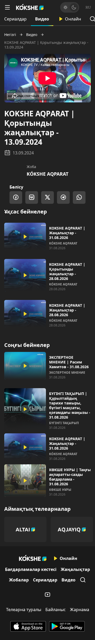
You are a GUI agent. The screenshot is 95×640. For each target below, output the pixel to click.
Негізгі (10, 34)
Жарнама (79, 609)
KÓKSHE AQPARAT (47, 174)
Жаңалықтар (75, 569)
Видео (42, 19)
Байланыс (55, 609)
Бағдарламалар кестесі (30, 569)
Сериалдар (15, 19)
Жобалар (19, 580)
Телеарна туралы (23, 609)
